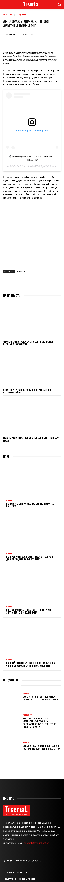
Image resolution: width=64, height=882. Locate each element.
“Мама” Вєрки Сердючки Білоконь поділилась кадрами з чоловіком (28, 343)
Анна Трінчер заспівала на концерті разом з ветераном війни (27, 391)
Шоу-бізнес (23, 14)
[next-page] (10, 763)
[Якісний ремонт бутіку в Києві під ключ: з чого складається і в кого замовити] (32, 638)
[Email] (44, 42)
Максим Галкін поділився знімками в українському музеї (30, 439)
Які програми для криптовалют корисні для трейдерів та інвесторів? (29, 558)
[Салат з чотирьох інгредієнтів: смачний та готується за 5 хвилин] (12, 696)
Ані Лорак (21, 271)
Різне (9, 500)
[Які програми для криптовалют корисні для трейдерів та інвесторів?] (32, 532)
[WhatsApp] (37, 42)
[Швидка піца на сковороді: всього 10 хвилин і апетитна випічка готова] (12, 746)
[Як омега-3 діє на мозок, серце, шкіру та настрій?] (32, 479)
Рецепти (27, 693)
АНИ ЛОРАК (35, 166)
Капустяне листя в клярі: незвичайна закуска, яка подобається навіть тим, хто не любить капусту (39, 722)
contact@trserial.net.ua (37, 842)
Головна (7, 14)
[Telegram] (52, 42)
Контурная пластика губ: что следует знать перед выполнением (28, 611)
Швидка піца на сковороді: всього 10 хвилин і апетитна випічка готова (41, 747)
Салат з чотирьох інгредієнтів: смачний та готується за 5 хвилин (40, 698)
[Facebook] (16, 42)
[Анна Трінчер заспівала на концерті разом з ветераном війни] (32, 367)
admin (12, 34)
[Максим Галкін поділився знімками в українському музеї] (32, 416)
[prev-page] (5, 763)
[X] (23, 42)
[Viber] (59, 42)
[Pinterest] (30, 42)
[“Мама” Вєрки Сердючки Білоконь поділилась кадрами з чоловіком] (32, 319)
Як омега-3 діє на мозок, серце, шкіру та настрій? (30, 505)
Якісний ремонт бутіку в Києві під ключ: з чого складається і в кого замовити (30, 664)
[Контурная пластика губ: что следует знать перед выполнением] (32, 585)
